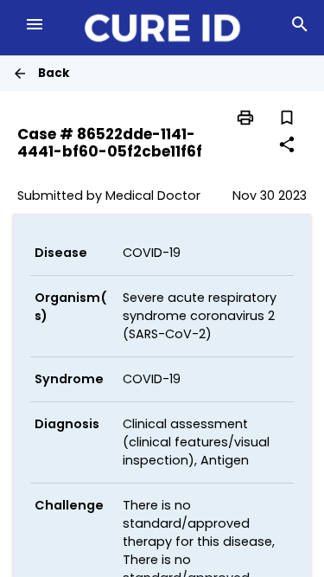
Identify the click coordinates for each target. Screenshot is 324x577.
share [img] (286, 144)
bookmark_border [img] (286, 117)
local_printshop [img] (245, 117)
